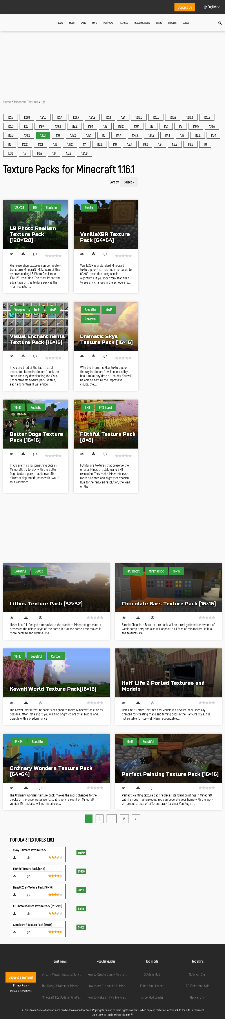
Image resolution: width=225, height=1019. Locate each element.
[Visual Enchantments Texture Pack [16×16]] (35, 326)
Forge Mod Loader (151, 997)
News (60, 22)
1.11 (84, 144)
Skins (83, 22)
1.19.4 (42, 126)
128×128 (19, 207)
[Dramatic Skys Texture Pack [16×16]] (106, 326)
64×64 (89, 207)
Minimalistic (156, 571)
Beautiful (90, 310)
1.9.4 (129, 144)
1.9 (159, 144)
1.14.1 (167, 135)
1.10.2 (99, 144)
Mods (71, 22)
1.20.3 (190, 117)
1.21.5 (43, 117)
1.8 (205, 144)
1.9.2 (145, 144)
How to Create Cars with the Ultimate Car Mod (117, 974)
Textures (124, 22)
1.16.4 (212, 126)
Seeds (159, 22)
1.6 (54, 153)
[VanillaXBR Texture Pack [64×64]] (106, 224)
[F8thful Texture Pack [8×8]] (106, 424)
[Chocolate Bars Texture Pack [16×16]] (168, 587)
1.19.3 (58, 126)
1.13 (9, 144)
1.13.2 (197, 135)
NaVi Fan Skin (197, 974)
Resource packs (142, 22)
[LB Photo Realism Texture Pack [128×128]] (35, 224)
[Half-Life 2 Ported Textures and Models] (168, 672)
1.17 (180, 126)
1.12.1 (40, 144)
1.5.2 (68, 153)
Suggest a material (21, 977)
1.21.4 (59, 117)
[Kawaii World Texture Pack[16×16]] (56, 672)
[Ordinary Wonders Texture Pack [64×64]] (56, 758)
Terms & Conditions (21, 991)
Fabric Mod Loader (152, 986)
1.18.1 (136, 126)
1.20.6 (139, 117)
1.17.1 (166, 126)
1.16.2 (27, 135)
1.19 (105, 126)
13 (124, 819)
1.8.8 (190, 144)
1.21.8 (84, 153)
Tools (37, 310)
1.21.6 (27, 117)
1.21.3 (76, 117)
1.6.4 (39, 153)
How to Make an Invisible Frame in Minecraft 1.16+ (119, 997)
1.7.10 (10, 153)
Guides (186, 22)
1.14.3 (135, 135)
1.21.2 (92, 117)
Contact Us (185, 7)
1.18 (151, 126)
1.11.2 (70, 144)
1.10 (115, 144)
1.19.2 (74, 126)
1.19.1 (90, 126)
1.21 (123, 117)
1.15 (103, 135)
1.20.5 (156, 117)
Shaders (172, 22)
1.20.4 (173, 117)
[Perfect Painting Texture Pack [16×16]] (168, 758)
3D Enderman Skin (197, 986)
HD (35, 207)
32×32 (39, 571)
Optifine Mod (152, 974)
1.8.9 (174, 144)
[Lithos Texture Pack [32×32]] (56, 587)
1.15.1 (88, 135)
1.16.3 (11, 135)
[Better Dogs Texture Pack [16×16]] (35, 424)
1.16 (58, 135)
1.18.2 (120, 126)
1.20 (26, 126)
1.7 (25, 153)
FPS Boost (105, 407)
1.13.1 (213, 135)
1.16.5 (196, 126)
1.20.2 (207, 117)
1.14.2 (151, 135)
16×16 (52, 310)
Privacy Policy (21, 985)
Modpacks (108, 22)
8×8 (87, 407)
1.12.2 (24, 144)
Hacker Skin (197, 997)
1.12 (55, 144)
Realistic (51, 207)
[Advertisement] (112, 64)
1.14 (182, 135)
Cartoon (56, 656)
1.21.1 (108, 117)
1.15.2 (73, 135)
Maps (94, 22)
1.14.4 (119, 135)
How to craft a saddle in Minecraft (109, 986)
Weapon (20, 310)
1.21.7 (10, 117)
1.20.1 (10, 126)
